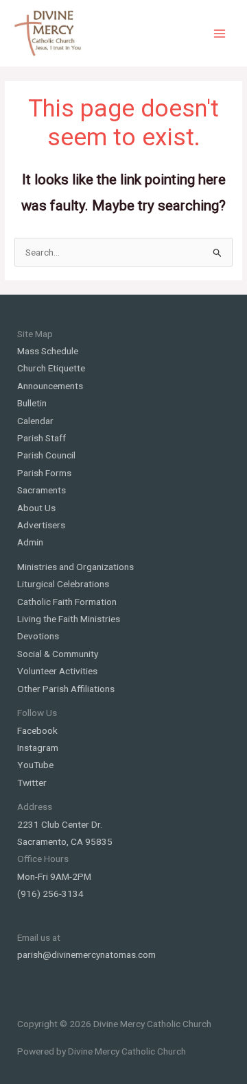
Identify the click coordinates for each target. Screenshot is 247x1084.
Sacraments (41, 489)
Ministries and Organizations (75, 566)
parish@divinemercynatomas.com (86, 954)
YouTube (35, 764)
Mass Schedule (47, 350)
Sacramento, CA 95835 (65, 841)
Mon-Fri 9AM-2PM (54, 876)
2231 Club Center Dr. (59, 824)
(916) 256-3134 (50, 893)
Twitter (32, 782)
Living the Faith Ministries (68, 618)
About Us (36, 507)
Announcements (50, 385)
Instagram (37, 747)
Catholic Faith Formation (67, 601)
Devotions (38, 635)
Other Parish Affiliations (66, 688)
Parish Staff (41, 437)
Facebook (37, 730)
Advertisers (41, 524)
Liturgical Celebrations (63, 583)
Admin (30, 542)
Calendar (35, 420)
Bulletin (32, 402)
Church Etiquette (51, 367)
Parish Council (46, 454)
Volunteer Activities (57, 670)
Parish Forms (44, 472)
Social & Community (57, 653)
